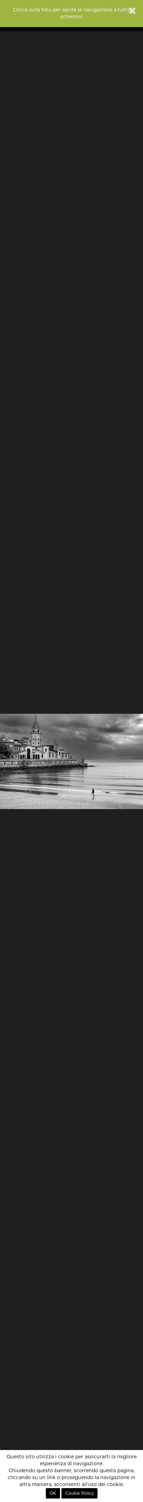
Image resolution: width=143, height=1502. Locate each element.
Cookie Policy (79, 1493)
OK (53, 1493)
